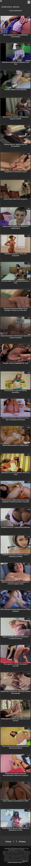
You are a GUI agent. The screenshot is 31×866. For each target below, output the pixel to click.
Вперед (22, 841)
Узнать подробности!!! (15, 10)
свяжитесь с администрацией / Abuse (18, 861)
